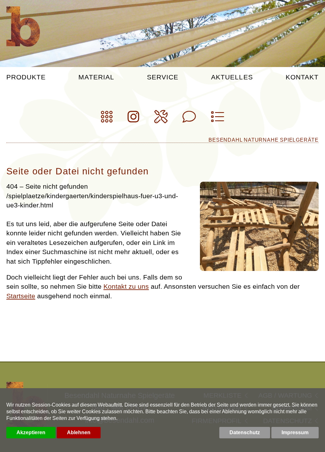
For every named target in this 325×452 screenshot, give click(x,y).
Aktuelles (232, 77)
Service (162, 77)
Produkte (26, 77)
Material (96, 77)
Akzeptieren (31, 432)
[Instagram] (133, 119)
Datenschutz (244, 432)
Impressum (295, 432)
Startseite (20, 296)
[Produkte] (107, 119)
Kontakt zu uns (126, 286)
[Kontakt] (189, 119)
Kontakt (302, 77)
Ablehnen (78, 432)
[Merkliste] (217, 119)
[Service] (161, 119)
